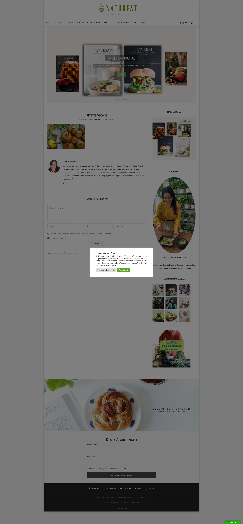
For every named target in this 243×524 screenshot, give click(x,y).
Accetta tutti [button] (123, 270)
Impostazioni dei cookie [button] (106, 270)
